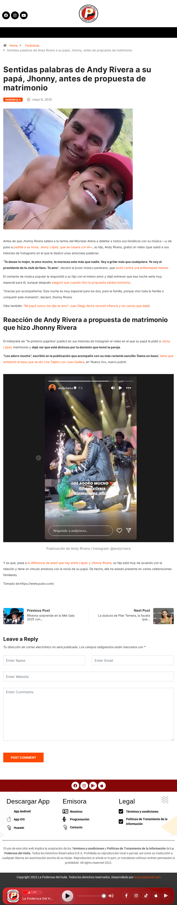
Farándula (32, 45)
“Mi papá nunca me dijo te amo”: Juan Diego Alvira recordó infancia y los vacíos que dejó (86, 306)
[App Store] (156, 895)
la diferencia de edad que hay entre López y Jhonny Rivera (69, 563)
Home (13, 45)
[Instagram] (136, 895)
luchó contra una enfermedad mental (142, 268)
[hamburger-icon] (143, 32)
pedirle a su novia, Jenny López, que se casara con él (51, 247)
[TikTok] (146, 895)
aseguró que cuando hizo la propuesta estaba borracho (91, 282)
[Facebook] (126, 895)
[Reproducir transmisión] (67, 896)
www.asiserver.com (147, 877)
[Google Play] (166, 895)
